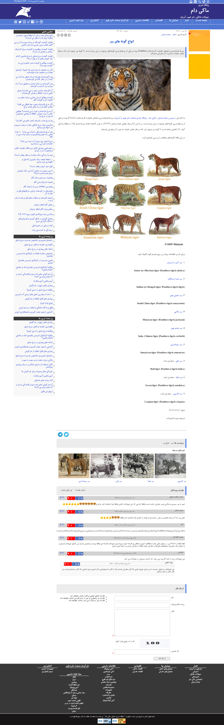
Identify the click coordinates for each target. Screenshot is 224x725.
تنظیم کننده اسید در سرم (74, 703)
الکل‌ (74, 677)
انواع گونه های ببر (122, 42)
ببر (172, 443)
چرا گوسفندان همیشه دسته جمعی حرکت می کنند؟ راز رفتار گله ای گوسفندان (34, 78)
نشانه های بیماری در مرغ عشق (40, 249)
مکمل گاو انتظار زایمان (43, 205)
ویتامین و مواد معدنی (108, 682)
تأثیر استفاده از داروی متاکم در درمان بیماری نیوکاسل (34, 366)
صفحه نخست (201, 20)
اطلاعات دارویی (142, 20)
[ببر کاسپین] (170, 467)
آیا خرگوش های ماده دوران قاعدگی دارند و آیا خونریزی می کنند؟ (34, 275)
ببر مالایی (178, 312)
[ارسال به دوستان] (62, 35)
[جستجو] (199, 1)
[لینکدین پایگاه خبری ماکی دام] (37, 21)
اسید (74, 680)
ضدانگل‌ (74, 690)
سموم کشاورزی (47, 672)
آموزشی (195, 672)
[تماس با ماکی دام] (204, 1)
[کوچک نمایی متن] (65, 35)
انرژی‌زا (74, 706)
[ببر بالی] (106, 467)
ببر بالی (179, 361)
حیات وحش (166, 35)
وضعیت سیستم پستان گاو (42, 178)
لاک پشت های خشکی (43, 380)
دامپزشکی (195, 677)
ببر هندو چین (176, 328)
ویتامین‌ (74, 682)
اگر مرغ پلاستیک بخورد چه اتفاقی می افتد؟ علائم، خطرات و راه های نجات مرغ (35, 106)
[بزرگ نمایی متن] (69, 35)
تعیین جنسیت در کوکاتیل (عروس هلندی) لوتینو (35, 261)
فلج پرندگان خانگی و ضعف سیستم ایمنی (36, 308)
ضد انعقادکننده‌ (74, 685)
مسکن (74, 695)
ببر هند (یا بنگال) (175, 279)
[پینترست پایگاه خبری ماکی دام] (41, 21)
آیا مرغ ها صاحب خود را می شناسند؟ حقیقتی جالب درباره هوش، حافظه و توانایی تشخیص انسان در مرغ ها (34, 114)
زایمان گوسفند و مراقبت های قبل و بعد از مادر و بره (33, 199)
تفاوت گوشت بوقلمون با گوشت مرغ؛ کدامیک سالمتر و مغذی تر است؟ (34, 50)
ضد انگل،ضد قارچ (108, 680)
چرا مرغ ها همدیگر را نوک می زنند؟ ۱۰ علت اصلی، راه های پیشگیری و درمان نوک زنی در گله (34, 134)
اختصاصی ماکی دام (195, 680)
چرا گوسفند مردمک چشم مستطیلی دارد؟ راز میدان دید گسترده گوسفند (34, 85)
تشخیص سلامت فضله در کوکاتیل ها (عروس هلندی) (34, 255)
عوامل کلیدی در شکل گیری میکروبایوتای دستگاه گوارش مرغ (35, 220)
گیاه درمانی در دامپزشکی (42, 226)
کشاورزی (94, 20)
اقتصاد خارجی (137, 672)
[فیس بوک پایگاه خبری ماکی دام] (32, 21)
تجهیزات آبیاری (47, 669)
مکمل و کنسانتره (108, 695)
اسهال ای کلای (47, 392)
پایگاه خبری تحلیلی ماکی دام (114, 717)
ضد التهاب (108, 677)
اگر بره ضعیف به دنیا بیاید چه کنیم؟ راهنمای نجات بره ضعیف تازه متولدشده (34, 71)
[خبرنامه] (191, 1)
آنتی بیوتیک (108, 669)
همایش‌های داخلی (165, 669)
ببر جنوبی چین (176, 295)
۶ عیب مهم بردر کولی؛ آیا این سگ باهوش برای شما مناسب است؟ (35, 172)
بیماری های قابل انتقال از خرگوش (39, 299)
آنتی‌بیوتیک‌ (74, 688)
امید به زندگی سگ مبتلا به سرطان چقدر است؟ (33, 155)
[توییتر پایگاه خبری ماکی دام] (20, 21)
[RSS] (195, 1)
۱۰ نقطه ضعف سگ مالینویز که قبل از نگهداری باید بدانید (37, 161)
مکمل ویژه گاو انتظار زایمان (41, 209)
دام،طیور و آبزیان (195, 669)
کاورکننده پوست (74, 709)
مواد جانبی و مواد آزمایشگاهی (74, 693)
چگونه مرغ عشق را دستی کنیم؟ (39, 290)
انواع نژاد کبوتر (46, 303)
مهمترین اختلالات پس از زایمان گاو (38, 187)
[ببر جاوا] (138, 467)
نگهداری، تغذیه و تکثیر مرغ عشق (38, 245)
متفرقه (108, 693)
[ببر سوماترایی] (74, 467)
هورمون (109, 685)
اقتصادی (159, 20)
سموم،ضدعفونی (108, 687)
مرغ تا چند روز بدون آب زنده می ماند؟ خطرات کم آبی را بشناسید (36, 142)
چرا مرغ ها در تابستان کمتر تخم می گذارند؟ (34, 121)
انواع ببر (166, 443)
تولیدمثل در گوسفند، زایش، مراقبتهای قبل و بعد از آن (35, 192)
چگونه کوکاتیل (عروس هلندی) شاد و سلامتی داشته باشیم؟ (34, 268)
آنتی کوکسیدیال (108, 701)
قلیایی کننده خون (74, 701)
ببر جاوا (179, 377)
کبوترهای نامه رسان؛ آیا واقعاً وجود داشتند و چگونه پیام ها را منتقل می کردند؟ (34, 37)
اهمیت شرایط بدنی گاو (43, 182)
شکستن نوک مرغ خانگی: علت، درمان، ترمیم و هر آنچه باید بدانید (33, 126)
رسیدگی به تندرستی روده (42, 230)
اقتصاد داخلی (137, 669)
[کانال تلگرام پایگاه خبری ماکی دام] (28, 21)
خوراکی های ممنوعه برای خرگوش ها (37, 372)
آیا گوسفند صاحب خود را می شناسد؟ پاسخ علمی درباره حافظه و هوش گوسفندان (35, 92)
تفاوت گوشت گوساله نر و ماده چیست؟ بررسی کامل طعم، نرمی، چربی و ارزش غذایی (33, 43)
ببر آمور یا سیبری (174, 263)
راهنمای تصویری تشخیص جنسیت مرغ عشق (34, 240)
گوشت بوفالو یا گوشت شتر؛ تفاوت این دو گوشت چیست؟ (35, 64)
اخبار (187, 20)
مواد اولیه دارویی (76, 20)
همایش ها (173, 20)
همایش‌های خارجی (166, 672)
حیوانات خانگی (195, 674)
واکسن (108, 698)
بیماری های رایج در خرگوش (41, 286)
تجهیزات (108, 690)
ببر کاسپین (177, 394)
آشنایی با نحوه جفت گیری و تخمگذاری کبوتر (34, 312)
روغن (74, 711)
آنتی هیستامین (108, 672)
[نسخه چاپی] (58, 35)
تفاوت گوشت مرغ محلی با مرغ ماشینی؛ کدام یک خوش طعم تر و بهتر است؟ (34, 57)
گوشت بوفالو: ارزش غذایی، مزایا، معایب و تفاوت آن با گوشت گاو (35, 99)
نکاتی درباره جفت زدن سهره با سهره (37, 360)
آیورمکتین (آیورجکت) (43, 281)
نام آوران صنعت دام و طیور (116, 20)
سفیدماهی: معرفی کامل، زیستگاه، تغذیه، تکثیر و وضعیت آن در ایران (33, 149)
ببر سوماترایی (176, 345)
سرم (108, 674)
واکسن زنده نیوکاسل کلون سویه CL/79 (35, 214)
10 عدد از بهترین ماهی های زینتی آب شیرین (34, 294)
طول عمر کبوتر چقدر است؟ (41, 167)
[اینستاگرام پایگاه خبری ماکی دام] (24, 21)
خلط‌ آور (74, 698)
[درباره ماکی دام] (208, 1)
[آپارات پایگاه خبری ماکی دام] (15, 21)
